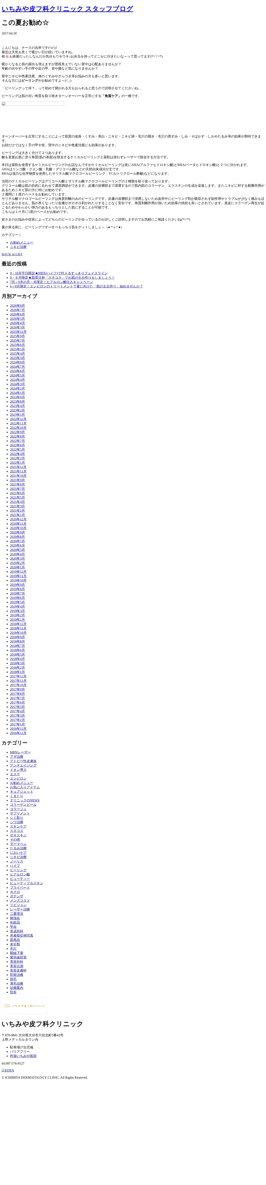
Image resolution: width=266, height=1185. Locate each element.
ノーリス (16, 861)
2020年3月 (17, 558)
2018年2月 (17, 667)
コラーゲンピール (23, 804)
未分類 (15, 944)
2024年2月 (17, 388)
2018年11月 (18, 628)
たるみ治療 (18, 848)
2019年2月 (17, 615)
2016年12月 (18, 728)
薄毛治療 (16, 983)
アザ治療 (16, 756)
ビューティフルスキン (26, 883)
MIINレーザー (20, 752)
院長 (13, 992)
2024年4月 (17, 380)
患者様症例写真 (21, 935)
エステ (15, 774)
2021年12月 (18, 467)
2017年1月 (17, 724)
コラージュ (18, 809)
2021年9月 (17, 480)
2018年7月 (17, 646)
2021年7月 (17, 489)
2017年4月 (17, 711)
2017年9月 (17, 689)
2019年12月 (18, 571)
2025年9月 (17, 336)
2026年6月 (17, 314)
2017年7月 (17, 698)
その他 (15, 839)
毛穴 (13, 948)
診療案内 (16, 988)
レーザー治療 (20, 909)
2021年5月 (17, 497)
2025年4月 (17, 353)
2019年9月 (17, 584)
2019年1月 (17, 619)
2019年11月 (18, 576)
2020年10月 (18, 528)
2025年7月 (17, 340)
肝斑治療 (16, 974)
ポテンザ (16, 896)
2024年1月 (17, 393)
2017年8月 (17, 694)
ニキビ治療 (18, 247)
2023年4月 (17, 406)
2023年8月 (17, 401)
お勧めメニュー (21, 242)
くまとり (16, 796)
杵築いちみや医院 (23, 1056)
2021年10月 (18, 475)
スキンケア (18, 826)
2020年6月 (17, 545)
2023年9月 (17, 397)
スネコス (16, 831)
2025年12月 (18, 332)
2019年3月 (17, 611)
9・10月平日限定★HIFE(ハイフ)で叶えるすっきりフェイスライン (59, 273)
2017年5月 (17, 707)
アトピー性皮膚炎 (23, 761)
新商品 (15, 940)
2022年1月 (17, 462)
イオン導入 (18, 770)
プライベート (20, 887)
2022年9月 (17, 432)
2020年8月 (17, 537)
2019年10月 (18, 580)
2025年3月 (17, 358)
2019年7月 (17, 593)
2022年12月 (18, 419)
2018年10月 (18, 632)
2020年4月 (17, 554)
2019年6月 (17, 598)
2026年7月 (17, 310)
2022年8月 (17, 436)
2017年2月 (17, 720)
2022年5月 (17, 449)
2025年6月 (17, 345)
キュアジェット (21, 791)
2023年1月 (17, 414)
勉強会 (15, 918)
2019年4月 (17, 606)
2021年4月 (17, 502)
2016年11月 (18, 733)
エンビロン (18, 778)
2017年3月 (17, 715)
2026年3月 (17, 327)
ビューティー (20, 879)
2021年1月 (17, 515)
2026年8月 (17, 305)
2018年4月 (17, 659)
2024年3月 (17, 384)
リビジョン (18, 905)
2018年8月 (17, 641)
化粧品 (15, 922)
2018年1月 (17, 672)
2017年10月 (18, 685)
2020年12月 (18, 519)
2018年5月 (17, 654)
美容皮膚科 (18, 970)
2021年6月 (17, 493)
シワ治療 (16, 822)
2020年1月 (17, 567)
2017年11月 (18, 680)
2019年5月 (17, 602)
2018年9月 (17, 637)
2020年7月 (17, 541)
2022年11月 (18, 423)
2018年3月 (17, 663)
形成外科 (16, 931)
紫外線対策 (18, 957)
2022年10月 (18, 427)
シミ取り (16, 817)
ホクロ (15, 892)
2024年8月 (17, 362)
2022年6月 (17, 445)
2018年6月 (17, 650)
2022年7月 (17, 441)
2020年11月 (18, 523)
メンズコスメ (20, 900)
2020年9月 (17, 532)
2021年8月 (17, 484)
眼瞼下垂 (16, 953)
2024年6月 (17, 371)
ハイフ (15, 865)
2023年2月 (17, 410)
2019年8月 (17, 589)
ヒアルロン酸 (20, 874)
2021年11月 (18, 471)
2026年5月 (17, 318)
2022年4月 (17, 454)
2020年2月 (17, 563)
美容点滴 (16, 966)
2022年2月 (17, 458)
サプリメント (20, 813)
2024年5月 (17, 375)
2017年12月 (18, 676)
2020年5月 (17, 550)
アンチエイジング (23, 765)
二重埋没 (16, 913)
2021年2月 (17, 510)
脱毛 (13, 979)
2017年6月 (17, 702)
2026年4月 (17, 323)
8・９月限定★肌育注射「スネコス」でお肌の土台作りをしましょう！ (62, 277)
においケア (18, 852)
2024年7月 (17, 366)
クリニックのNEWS (24, 800)
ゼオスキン (18, 835)
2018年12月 (18, 624)
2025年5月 (17, 349)
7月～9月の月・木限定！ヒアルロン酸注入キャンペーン (51, 282)
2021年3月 (17, 506)
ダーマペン (18, 844)
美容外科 (16, 961)
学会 (13, 927)
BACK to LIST (12, 254)
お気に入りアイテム (25, 787)
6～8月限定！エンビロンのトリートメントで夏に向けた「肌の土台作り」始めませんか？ (76, 286)
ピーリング (18, 870)
